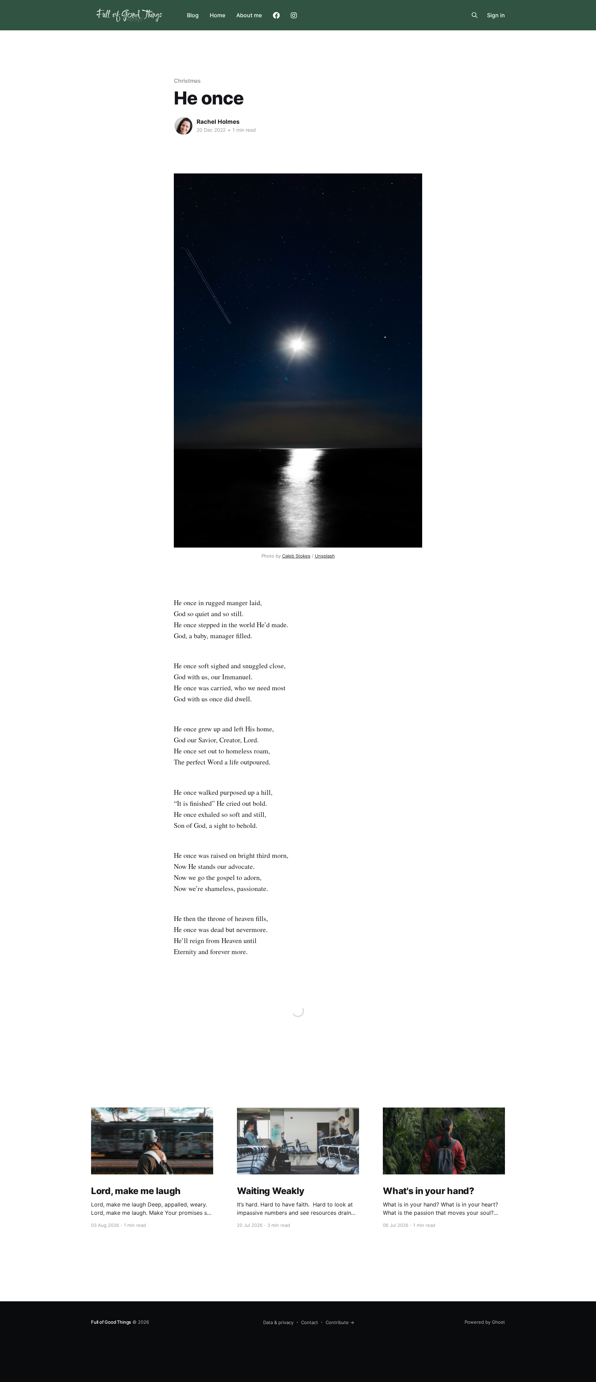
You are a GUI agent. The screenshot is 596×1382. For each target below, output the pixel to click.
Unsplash (325, 556)
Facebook (276, 15)
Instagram (294, 15)
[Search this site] (474, 15)
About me (249, 15)
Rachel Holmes (218, 121)
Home (217, 15)
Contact (309, 1322)
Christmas (187, 80)
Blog (193, 15)
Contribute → (340, 1322)
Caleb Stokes (296, 556)
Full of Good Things (111, 1322)
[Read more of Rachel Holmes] (183, 126)
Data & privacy (278, 1322)
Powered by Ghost (485, 1322)
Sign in (496, 15)
